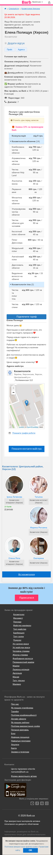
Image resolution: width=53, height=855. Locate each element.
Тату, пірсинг (19, 680)
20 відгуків (8, 509)
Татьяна (39, 497)
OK (30, 850)
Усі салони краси (21, 644)
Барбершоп (18, 633)
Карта (14, 748)
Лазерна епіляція (21, 669)
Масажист (18, 618)
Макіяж (16, 666)
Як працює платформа (22, 708)
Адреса (21, 50)
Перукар (17, 622)
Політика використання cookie (25, 726)
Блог (13, 733)
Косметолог (18, 614)
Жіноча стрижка (20, 655)
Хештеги (15, 744)
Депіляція (17, 673)
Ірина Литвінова (14, 497)
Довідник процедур (20, 737)
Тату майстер (19, 629)
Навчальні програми (20, 741)
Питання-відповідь (20, 730)
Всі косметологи (26, 574)
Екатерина (39, 558)
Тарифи (15, 711)
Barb (26, 2)
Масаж (16, 677)
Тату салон (18, 636)
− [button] (13, 392)
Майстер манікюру (22, 625)
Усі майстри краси (21, 647)
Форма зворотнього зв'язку (24, 776)
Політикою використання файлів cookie (21, 847)
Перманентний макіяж (23, 662)
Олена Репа (14, 558)
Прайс (9, 50)
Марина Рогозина (38, 527)
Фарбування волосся (23, 658)
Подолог (17, 640)
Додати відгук (16, 43)
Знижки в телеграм (20, 752)
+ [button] (13, 388)
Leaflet (21, 427)
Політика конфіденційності (24, 715)
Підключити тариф (26, 316)
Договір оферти (18, 719)
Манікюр (17, 684)
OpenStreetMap (32, 427)
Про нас (15, 704)
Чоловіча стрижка (21, 651)
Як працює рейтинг (20, 722)
